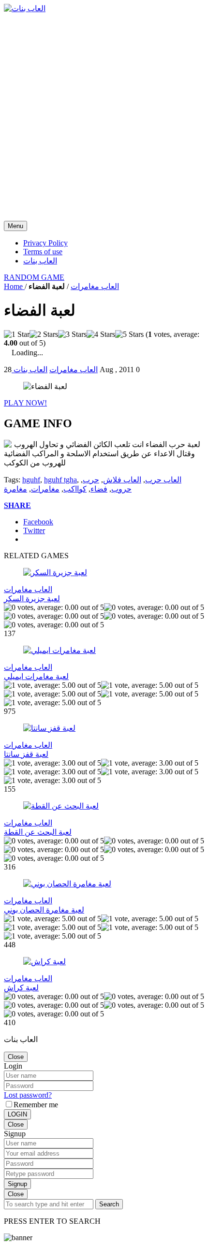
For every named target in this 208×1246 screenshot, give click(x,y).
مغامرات (45, 489)
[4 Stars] (101, 334)
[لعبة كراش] (44, 961)
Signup (17, 1184)
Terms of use (42, 251)
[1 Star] (17, 334)
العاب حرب (163, 480)
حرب (91, 480)
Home (14, 286)
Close (16, 1056)
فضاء (98, 489)
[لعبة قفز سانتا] (49, 728)
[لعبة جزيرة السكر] (55, 572)
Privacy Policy (45, 243)
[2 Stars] (44, 334)
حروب (121, 489)
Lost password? (28, 1095)
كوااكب (75, 489)
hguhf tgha (60, 480)
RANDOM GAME (34, 277)
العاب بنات (40, 261)
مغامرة (15, 489)
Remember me (36, 1105)
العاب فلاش (122, 480)
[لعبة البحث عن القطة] (61, 806)
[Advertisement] (104, 117)
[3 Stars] (72, 334)
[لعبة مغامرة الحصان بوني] (67, 884)
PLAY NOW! (25, 403)
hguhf (31, 480)
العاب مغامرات (95, 286)
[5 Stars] (129, 334)
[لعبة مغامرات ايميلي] (59, 650)
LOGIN (17, 1114)
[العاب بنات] (24, 8)
